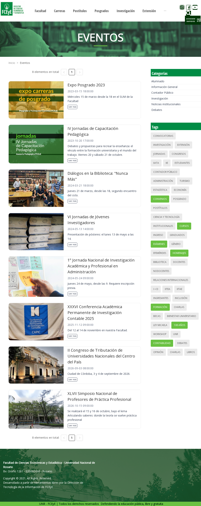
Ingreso (158, 235)
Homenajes (179, 253)
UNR (175, 334)
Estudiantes (182, 163)
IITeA (167, 289)
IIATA (156, 163)
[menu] (100, 10)
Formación (160, 307)
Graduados (177, 235)
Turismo (185, 181)
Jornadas (159, 154)
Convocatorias (163, 136)
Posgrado (179, 199)
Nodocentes (161, 271)
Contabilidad (162, 343)
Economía (180, 190)
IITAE (179, 289)
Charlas (179, 307)
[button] (193, 20)
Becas (156, 316)
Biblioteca (159, 262)
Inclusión (181, 298)
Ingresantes (160, 298)
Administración (163, 181)
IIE (167, 163)
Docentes (179, 262)
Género (176, 244)
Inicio (11, 63)
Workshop (159, 334)
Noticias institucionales (166, 104)
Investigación (159, 98)
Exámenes (159, 244)
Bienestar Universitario (181, 316)
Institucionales (163, 226)
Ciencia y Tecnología (166, 217)
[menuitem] (40, 10)
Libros (191, 352)
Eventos (25, 63)
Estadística (160, 190)
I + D (155, 289)
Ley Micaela (160, 325)
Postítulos (160, 208)
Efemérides (159, 253)
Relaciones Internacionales (170, 280)
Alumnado (157, 81)
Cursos (184, 226)
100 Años (179, 325)
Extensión (183, 145)
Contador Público (162, 92)
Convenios (160, 199)
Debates (156, 110)
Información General (164, 87)
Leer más (72, 106)
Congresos (179, 154)
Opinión (158, 352)
